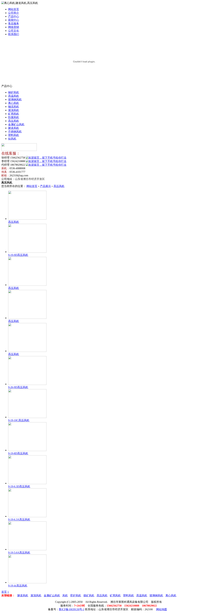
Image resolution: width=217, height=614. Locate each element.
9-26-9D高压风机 (18, 387)
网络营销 (13, 27)
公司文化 (13, 30)
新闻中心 (13, 19)
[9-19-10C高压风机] (27, 417)
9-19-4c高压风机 (17, 585)
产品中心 (13, 16)
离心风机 (13, 103)
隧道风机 (13, 127)
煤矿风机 (88, 595)
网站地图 (161, 609)
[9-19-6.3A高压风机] (27, 516)
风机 (65, 595)
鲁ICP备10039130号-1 (71, 609)
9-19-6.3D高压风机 (19, 486)
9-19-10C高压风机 (18, 420)
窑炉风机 (75, 595)
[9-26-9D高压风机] (27, 384)
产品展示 (45, 186)
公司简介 (13, 12)
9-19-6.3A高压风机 (19, 519)
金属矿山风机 (16, 124)
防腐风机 (13, 117)
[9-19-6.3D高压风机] (27, 483)
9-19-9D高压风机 (18, 255)
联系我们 (13, 34)
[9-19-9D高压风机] (27, 251)
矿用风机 (13, 113)
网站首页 (13, 9)
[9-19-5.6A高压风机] (27, 549)
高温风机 (13, 95)
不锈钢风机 (15, 131)
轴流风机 (13, 106)
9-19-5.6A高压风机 (19, 552)
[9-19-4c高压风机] (27, 582)
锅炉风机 (13, 92)
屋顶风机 (13, 110)
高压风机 (13, 120)
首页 (4, 591)
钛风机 (12, 138)
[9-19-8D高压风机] (27, 450)
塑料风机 (13, 135)
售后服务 (13, 23)
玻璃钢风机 (15, 99)
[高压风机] (27, 218)
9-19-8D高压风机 (18, 453)
